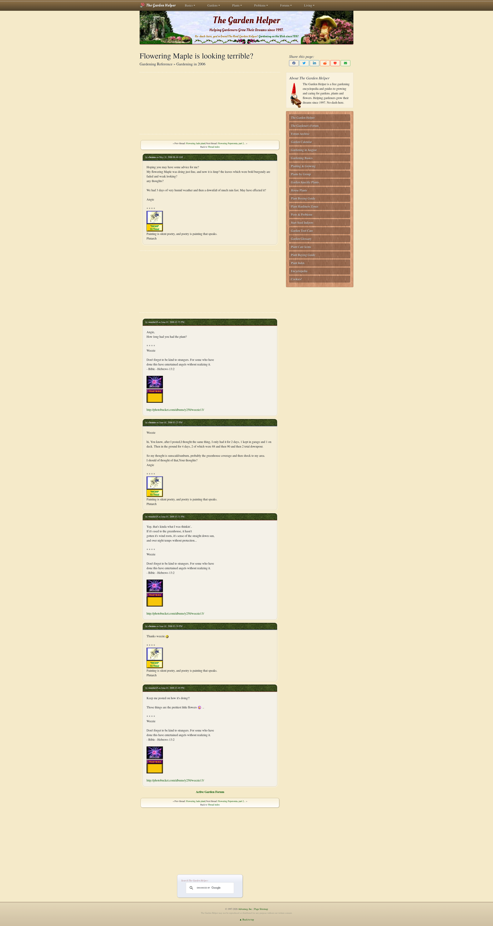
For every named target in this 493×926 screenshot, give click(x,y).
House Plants (299, 190)
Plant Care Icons (301, 247)
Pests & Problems (301, 214)
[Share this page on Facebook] (294, 63)
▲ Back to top (246, 919)
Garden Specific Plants (305, 182)
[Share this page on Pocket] (335, 63)
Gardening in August (304, 150)
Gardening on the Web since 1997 (278, 36)
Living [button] (308, 5)
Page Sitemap (261, 909)
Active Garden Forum (210, 792)
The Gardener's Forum (305, 126)
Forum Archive (300, 134)
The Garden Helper (160, 5)
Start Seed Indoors (302, 222)
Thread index (214, 146)
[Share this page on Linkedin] (314, 63)
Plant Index (298, 263)
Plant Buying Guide (303, 198)
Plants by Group (301, 174)
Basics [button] (189, 5)
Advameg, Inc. (245, 909)
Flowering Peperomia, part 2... (232, 143)
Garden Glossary (301, 239)
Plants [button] (236, 5)
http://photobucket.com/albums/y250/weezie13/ (175, 410)
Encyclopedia (299, 271)
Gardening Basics (302, 158)
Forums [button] (284, 5)
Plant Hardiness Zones (304, 206)
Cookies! (296, 279)
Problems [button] (260, 5)
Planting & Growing (303, 166)
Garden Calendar (301, 142)
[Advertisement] (209, 103)
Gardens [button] (212, 5)
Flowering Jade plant (195, 143)
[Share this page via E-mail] (345, 63)
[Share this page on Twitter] (304, 63)
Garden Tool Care (302, 231)
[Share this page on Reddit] (325, 63)
